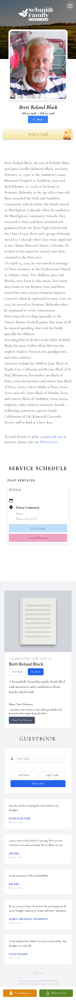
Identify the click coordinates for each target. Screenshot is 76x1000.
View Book (17, 671)
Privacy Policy (29, 983)
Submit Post (38, 783)
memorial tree (53, 437)
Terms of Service (46, 983)
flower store (48, 442)
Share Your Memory (22, 720)
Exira (19, 513)
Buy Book (35, 671)
